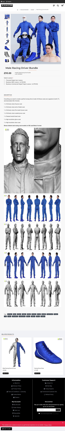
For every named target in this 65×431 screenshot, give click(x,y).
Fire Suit (34, 314)
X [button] (62, 422)
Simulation (15, 316)
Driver (9, 316)
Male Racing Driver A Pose (9, 368)
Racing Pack (22, 316)
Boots (28, 316)
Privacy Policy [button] (48, 425)
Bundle (43, 314)
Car (5, 316)
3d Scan (10, 314)
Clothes (43, 316)
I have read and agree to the (49, 413)
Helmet (33, 316)
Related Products (8, 334)
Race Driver (49, 314)
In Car (39, 314)
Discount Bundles (24, 9)
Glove (38, 316)
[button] (7, 15)
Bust (15, 314)
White (29, 314)
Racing (55, 314)
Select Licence (8, 78)
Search (32, 9)
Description (8, 95)
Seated (24, 314)
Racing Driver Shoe (39, 368)
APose (19, 314)
